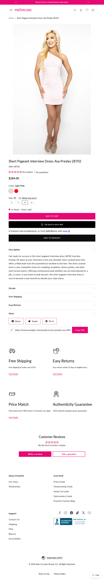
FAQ (11, 529)
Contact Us (14, 519)
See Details (13, 374)
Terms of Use (44, 574)
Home (11, 18)
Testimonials (14, 486)
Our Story (13, 481)
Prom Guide (59, 481)
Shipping (13, 524)
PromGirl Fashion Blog (64, 501)
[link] (81, 10)
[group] (52, 89)
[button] (11, 10)
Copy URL (80, 330)
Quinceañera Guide (63, 496)
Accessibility (15, 538)
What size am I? (29, 198)
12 (31, 202)
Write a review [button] (35, 454)
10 (25, 202)
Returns (12, 534)
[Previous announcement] (16, 2)
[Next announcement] (88, 2)
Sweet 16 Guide (61, 491)
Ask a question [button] (69, 454)
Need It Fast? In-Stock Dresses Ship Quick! (52, 2)
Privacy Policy (59, 574)
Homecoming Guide (63, 486)
